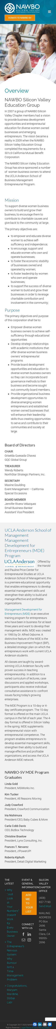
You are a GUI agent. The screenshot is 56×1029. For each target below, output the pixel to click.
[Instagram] (29, 940)
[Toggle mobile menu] (49, 11)
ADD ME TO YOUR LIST (29, 903)
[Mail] (23, 940)
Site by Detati (43, 1028)
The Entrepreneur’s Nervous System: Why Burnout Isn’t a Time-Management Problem (11, 960)
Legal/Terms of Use (29, 1028)
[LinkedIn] (29, 934)
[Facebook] (23, 934)
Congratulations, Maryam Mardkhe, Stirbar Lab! (11, 994)
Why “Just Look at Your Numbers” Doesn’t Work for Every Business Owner (11, 912)
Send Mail (45, 906)
